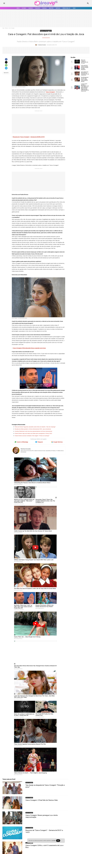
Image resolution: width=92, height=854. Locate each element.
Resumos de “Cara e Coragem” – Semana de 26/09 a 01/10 (28, 137)
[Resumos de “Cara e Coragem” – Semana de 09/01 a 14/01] (12, 832)
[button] (80, 3)
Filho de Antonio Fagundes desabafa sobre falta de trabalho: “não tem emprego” (35, 426)
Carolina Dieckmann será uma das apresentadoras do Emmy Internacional (33, 431)
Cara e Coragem (11, 28)
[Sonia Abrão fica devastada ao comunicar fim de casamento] (77, 75)
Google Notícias (58, 442)
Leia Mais (54, 840)
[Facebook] (6, 59)
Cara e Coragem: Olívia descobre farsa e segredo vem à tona (29, 348)
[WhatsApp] (6, 65)
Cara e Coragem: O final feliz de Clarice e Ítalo (41, 800)
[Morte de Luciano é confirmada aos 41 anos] (77, 63)
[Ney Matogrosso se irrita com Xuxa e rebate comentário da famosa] (77, 81)
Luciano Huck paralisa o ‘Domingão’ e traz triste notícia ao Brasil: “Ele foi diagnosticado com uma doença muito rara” (85, 87)
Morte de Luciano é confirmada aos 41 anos (84, 61)
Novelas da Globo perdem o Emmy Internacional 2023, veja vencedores (33, 429)
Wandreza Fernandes (42, 44)
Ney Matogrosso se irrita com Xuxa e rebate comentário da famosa (84, 79)
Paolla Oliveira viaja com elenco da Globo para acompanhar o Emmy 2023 (33, 433)
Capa (3, 28)
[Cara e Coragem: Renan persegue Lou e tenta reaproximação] (12, 817)
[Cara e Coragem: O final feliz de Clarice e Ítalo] (12, 802)
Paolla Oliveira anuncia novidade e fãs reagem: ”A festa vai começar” (32, 435)
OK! (58, 840)
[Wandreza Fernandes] (36, 45)
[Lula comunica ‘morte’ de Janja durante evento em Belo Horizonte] (77, 69)
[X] (6, 62)
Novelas (6, 28)
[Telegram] (6, 68)
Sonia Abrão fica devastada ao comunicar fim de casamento (85, 73)
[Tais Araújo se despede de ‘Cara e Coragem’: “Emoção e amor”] (12, 787)
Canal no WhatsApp (22, 442)
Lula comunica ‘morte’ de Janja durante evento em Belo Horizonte (84, 67)
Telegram (40, 442)
